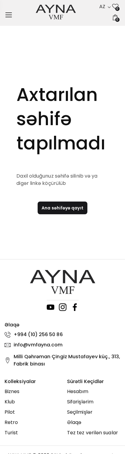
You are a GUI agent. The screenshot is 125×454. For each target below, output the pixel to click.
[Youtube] (50, 307)
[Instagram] (62, 307)
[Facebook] (75, 307)
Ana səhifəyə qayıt (62, 208)
